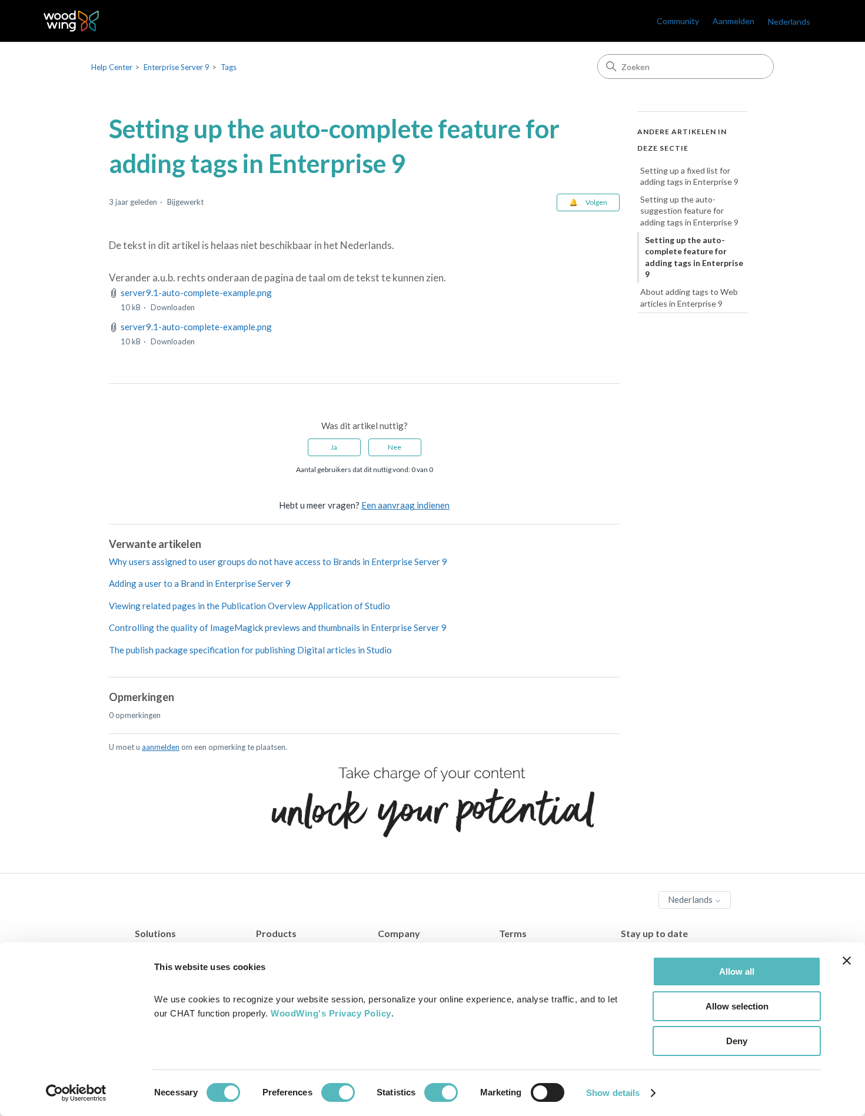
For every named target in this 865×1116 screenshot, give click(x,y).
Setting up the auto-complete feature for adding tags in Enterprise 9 (694, 257)
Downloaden (173, 307)
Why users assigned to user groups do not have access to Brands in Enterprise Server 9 (278, 561)
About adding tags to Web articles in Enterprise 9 (689, 297)
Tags (229, 67)
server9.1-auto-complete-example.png (196, 292)
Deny (736, 1041)
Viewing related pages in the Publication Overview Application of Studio (249, 605)
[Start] (71, 21)
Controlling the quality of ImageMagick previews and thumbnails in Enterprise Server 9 (278, 627)
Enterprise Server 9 (176, 67)
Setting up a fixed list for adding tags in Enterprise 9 (689, 176)
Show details (613, 1093)
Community (678, 21)
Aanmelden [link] (733, 21)
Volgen (596, 202)
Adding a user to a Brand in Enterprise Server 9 (200, 583)
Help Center (111, 67)
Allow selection (737, 1006)
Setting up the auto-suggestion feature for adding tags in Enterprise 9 (689, 210)
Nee (394, 447)
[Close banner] (847, 960)
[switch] (338, 1092)
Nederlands (691, 899)
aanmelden (160, 747)
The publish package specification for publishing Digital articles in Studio (250, 650)
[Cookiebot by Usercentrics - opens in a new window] (76, 1093)
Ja (334, 447)
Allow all (736, 971)
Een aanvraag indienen (405, 505)
